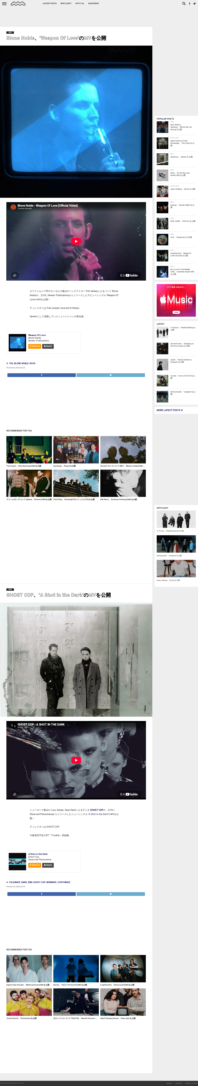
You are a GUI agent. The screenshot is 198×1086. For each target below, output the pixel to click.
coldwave (14, 882)
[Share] (41, 374)
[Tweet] (110, 374)
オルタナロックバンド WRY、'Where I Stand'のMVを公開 (124, 466)
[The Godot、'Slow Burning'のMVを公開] (29, 462)
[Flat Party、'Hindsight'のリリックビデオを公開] (76, 496)
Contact (178, 1084)
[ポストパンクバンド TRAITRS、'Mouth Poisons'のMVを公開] (76, 1015)
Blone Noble (21, 363)
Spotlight (66, 3)
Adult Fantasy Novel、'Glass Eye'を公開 (118, 1018)
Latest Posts (50, 3)
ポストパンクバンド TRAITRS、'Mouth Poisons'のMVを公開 (79, 1018)
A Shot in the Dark (38, 854)
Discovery (93, 3)
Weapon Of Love (37, 335)
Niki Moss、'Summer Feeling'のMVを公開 (118, 499)
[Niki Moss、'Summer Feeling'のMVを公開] (123, 496)
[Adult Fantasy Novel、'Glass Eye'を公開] (123, 1015)
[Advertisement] (99, 15)
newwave (51, 882)
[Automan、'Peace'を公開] (76, 462)
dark (24, 882)
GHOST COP (96, 810)
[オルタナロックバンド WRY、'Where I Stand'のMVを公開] (123, 462)
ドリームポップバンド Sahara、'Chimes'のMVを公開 (29, 499)
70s (11, 363)
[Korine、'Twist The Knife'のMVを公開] (76, 981)
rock (32, 363)
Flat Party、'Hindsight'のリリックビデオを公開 (74, 499)
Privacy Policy (191, 1084)
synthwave (64, 882)
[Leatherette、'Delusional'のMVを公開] (123, 981)
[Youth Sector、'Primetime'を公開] (29, 1015)
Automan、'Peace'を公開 (64, 466)
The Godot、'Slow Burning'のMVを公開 (23, 466)
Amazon (35, 346)
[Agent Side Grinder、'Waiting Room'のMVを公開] (29, 981)
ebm (30, 882)
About (169, 1084)
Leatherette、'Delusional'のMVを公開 (117, 985)
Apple (49, 346)
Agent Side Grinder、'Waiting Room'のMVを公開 (27, 985)
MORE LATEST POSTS (169, 410)
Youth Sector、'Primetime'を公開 (21, 1018)
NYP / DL (80, 3)
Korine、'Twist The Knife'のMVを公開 (70, 985)
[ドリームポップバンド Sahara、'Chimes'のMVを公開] (29, 496)
